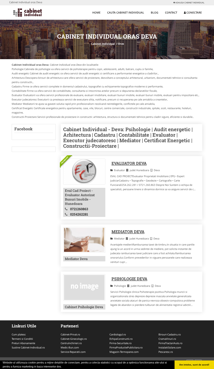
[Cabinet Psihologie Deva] (84, 287)
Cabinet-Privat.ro (70, 334)
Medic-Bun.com (70, 347)
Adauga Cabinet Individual (189, 2)
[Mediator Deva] (84, 240)
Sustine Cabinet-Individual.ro (28, 347)
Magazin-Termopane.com (124, 351)
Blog (154, 12)
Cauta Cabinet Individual (125, 12)
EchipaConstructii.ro (121, 338)
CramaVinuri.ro (167, 338)
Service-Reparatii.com (73, 351)
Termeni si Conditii (22, 338)
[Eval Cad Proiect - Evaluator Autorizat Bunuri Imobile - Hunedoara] (84, 171)
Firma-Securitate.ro (121, 343)
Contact (171, 12)
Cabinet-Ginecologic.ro (74, 338)
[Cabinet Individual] (31, 12)
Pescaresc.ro (165, 351)
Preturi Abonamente (23, 343)
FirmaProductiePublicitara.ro (126, 347)
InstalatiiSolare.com (169, 347)
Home (96, 12)
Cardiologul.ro (118, 334)
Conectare (194, 12)
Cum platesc (19, 334)
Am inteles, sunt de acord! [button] (194, 364)
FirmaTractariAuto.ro (170, 343)
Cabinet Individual (103, 43)
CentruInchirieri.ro (71, 343)
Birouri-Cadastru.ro (169, 334)
